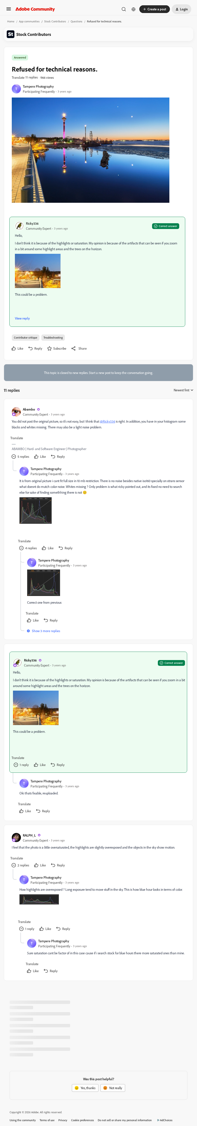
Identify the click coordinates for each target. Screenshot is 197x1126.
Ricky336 (32, 223)
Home (10, 21)
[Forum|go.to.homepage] (35, 9)
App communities (29, 21)
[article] (98, 433)
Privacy (62, 1120)
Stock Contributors (55, 21)
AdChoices (166, 1120)
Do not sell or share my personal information (125, 1120)
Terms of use (47, 1120)
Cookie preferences (82, 1120)
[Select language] (133, 9)
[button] (9, 10)
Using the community (23, 1120)
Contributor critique (25, 337)
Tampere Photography (38, 86)
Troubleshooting (53, 337)
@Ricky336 (107, 421)
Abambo (29, 409)
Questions (76, 21)
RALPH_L (29, 835)
